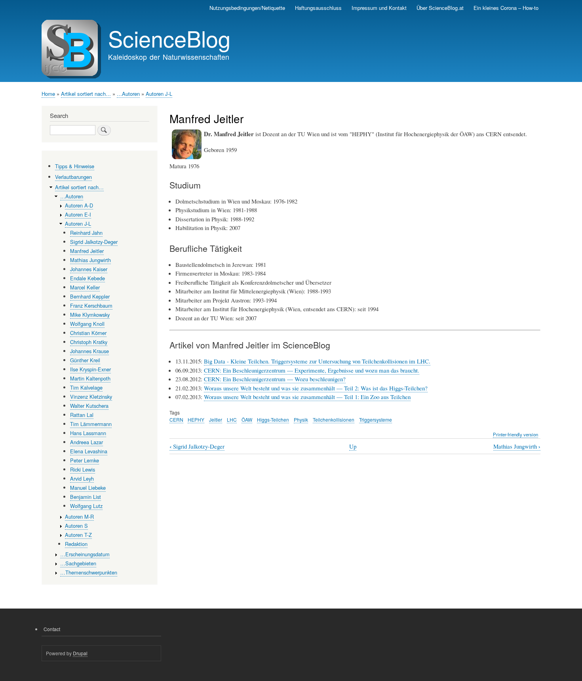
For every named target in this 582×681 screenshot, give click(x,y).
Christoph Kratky (88, 342)
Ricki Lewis (82, 469)
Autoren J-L (159, 93)
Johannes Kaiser (88, 269)
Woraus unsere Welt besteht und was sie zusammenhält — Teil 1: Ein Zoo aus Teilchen (307, 397)
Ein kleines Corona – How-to (506, 7)
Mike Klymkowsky (90, 314)
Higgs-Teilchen (273, 419)
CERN (176, 419)
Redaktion (76, 544)
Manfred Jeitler (87, 251)
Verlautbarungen (73, 177)
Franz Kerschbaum (91, 305)
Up (352, 446)
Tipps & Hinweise (74, 166)
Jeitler (215, 419)
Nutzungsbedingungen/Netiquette (247, 7)
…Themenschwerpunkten (88, 572)
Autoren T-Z (78, 534)
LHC (232, 419)
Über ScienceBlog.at (440, 7)
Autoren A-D (79, 205)
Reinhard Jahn (86, 232)
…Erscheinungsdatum (85, 554)
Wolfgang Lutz (86, 506)
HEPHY (196, 419)
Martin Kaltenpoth (90, 378)
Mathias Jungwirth (516, 446)
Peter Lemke (84, 460)
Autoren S (76, 525)
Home (48, 93)
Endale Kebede (87, 278)
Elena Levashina (88, 451)
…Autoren (128, 93)
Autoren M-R (79, 516)
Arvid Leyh (82, 478)
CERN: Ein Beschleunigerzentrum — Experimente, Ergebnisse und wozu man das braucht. (311, 370)
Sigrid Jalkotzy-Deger (196, 446)
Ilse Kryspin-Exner (90, 369)
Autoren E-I (78, 214)
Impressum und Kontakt (379, 7)
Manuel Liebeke (88, 487)
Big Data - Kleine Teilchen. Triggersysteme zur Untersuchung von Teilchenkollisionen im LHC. (317, 361)
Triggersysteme (375, 419)
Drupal (80, 653)
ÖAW (247, 419)
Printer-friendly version (515, 434)
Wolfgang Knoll (87, 323)
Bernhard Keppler (90, 296)
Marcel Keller (85, 287)
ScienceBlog (169, 38)
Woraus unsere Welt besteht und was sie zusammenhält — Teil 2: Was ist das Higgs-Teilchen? (316, 388)
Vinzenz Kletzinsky (91, 396)
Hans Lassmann (88, 433)
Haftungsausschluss (318, 7)
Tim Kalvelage (86, 387)
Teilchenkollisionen (333, 419)
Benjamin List (85, 496)
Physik (301, 419)
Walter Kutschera (89, 405)
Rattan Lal (81, 414)
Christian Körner (88, 333)
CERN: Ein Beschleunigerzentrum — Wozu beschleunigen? (275, 379)
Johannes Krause (89, 351)
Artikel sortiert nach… (86, 93)
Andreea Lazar (86, 442)
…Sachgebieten (78, 563)
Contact (52, 629)
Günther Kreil (85, 360)
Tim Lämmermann (91, 424)
